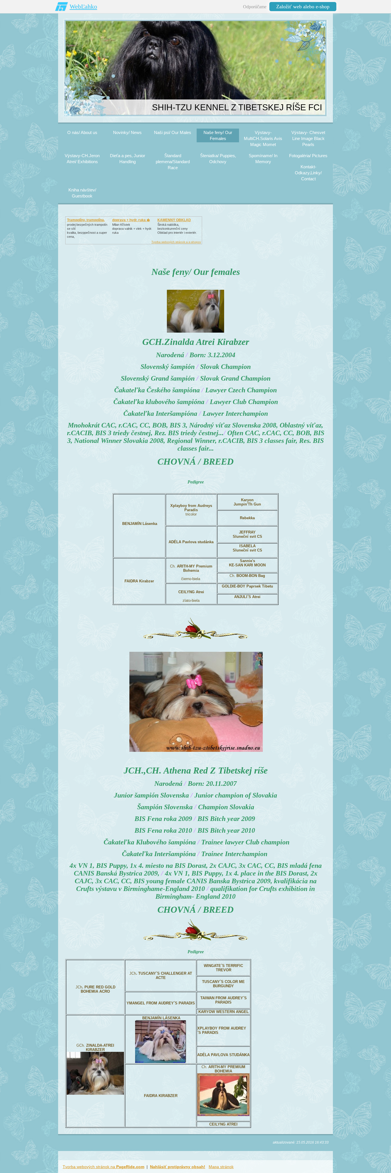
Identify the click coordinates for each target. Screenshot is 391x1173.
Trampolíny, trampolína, (86, 220)
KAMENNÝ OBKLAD (174, 220)
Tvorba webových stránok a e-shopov (176, 241)
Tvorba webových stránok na (103, 1166)
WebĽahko (83, 6)
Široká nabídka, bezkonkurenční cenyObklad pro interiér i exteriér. (177, 228)
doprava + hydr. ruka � (131, 220)
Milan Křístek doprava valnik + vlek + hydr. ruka (132, 228)
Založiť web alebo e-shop (302, 6)
